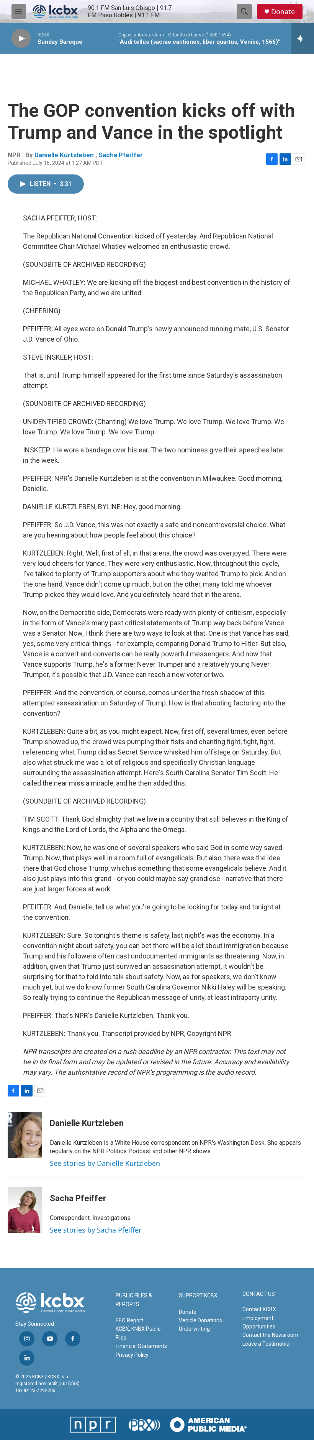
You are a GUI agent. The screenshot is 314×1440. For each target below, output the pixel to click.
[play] (21, 38)
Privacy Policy (132, 1355)
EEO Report (129, 1320)
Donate (283, 12)
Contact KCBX (259, 1309)
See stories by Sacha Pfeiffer (95, 1230)
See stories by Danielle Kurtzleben (105, 1163)
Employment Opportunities (258, 1322)
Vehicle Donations (200, 1320)
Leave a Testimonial (266, 1344)
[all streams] (302, 38)
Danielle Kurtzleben (64, 155)
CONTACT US (258, 1294)
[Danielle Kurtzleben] (25, 1135)
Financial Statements (141, 1346)
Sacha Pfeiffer (120, 155)
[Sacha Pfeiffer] (25, 1210)
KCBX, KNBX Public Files (138, 1333)
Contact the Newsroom (270, 1335)
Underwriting (194, 1329)
